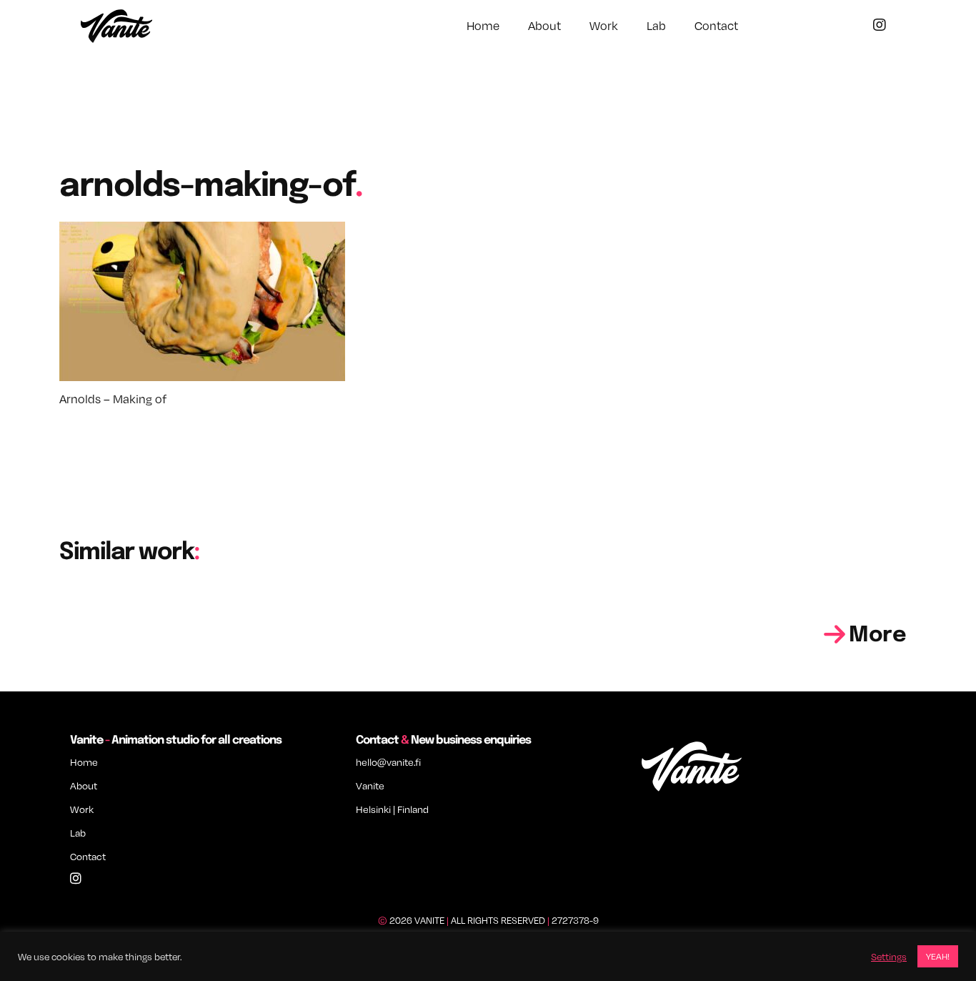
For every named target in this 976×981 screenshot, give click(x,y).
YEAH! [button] (938, 956)
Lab (656, 26)
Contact (716, 26)
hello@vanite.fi (388, 762)
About (544, 26)
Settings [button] (889, 956)
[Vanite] (116, 27)
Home (483, 26)
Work (603, 26)
